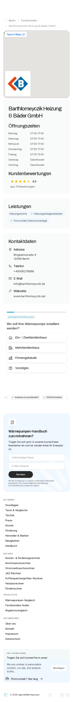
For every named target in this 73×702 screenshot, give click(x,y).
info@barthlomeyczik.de (29, 283)
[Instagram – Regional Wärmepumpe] (62, 695)
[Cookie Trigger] (50, 695)
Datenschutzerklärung (38, 483)
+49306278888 (24, 271)
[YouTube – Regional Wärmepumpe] (68, 695)
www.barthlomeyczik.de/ (30, 296)
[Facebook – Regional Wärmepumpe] (56, 695)
